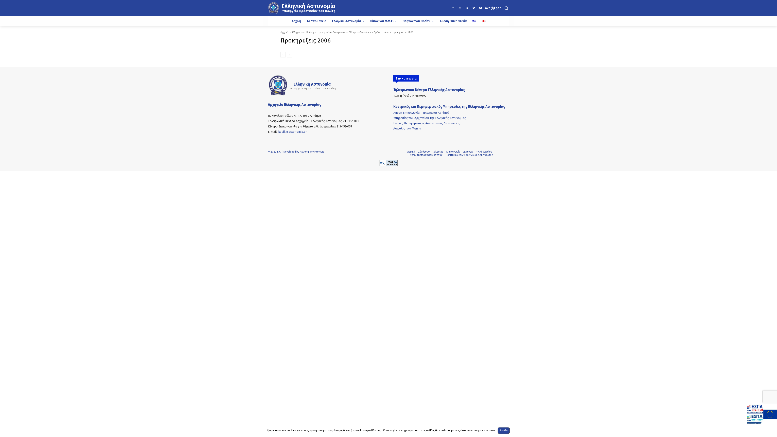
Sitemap (438, 151)
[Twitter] (473, 8)
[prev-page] (283, 54)
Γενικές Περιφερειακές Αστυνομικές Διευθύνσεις (426, 123)
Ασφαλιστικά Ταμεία (407, 128)
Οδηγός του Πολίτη (303, 32)
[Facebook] (453, 8)
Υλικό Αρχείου (484, 151)
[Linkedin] (466, 8)
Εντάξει (503, 430)
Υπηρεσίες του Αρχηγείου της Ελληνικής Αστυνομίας (429, 118)
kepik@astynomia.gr (292, 132)
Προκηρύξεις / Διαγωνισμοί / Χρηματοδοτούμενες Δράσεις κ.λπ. (353, 32)
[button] (497, 8)
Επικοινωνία (453, 151)
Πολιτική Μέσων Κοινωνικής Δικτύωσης (469, 154)
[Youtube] (480, 8)
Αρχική (284, 32)
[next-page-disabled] (289, 54)
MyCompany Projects (312, 151)
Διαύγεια (468, 151)
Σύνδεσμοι (424, 151)
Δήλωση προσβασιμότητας (426, 154)
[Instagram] (459, 8)
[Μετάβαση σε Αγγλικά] (483, 21)
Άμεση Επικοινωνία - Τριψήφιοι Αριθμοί (421, 113)
